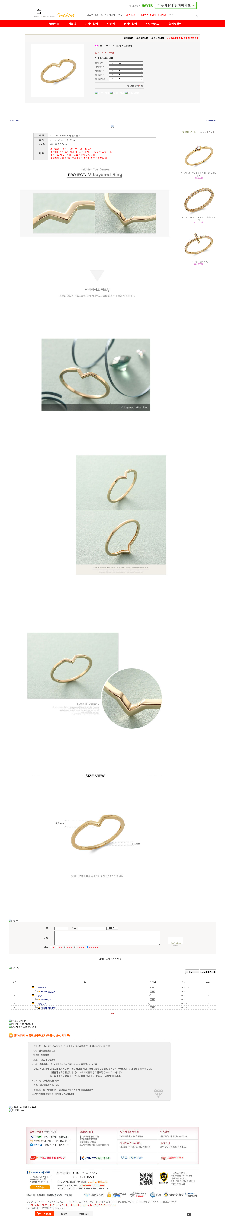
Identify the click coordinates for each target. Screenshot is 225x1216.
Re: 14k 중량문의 (48, 991)
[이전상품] (14, 120)
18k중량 (38, 995)
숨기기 (189, 1214)
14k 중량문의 (40, 987)
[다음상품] (211, 120)
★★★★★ (94, 947)
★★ (61, 947)
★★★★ (81, 947)
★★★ (70, 947)
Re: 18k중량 (46, 1000)
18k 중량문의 (40, 1003)
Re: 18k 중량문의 (48, 1008)
